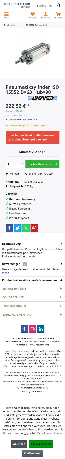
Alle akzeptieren (41, 444)
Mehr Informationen (49, 433)
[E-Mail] (34, 228)
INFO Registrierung (39, 344)
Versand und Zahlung (34, 341)
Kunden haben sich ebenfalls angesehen (29, 280)
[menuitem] (58, 15)
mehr (32, 256)
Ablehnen (19, 444)
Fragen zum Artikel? (40, 173)
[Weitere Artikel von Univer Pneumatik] (43, 98)
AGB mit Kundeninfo (44, 338)
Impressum (21, 344)
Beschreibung (11, 243)
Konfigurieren (32, 453)
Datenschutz (54, 341)
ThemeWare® (38, 391)
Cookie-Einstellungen (21, 338)
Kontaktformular (13, 341)
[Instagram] (32, 329)
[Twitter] (17, 228)
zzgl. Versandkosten (27, 119)
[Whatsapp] (26, 228)
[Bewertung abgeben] (16, 96)
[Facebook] (9, 228)
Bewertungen (11, 264)
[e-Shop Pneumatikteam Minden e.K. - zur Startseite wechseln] (16, 5)
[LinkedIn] (40, 329)
